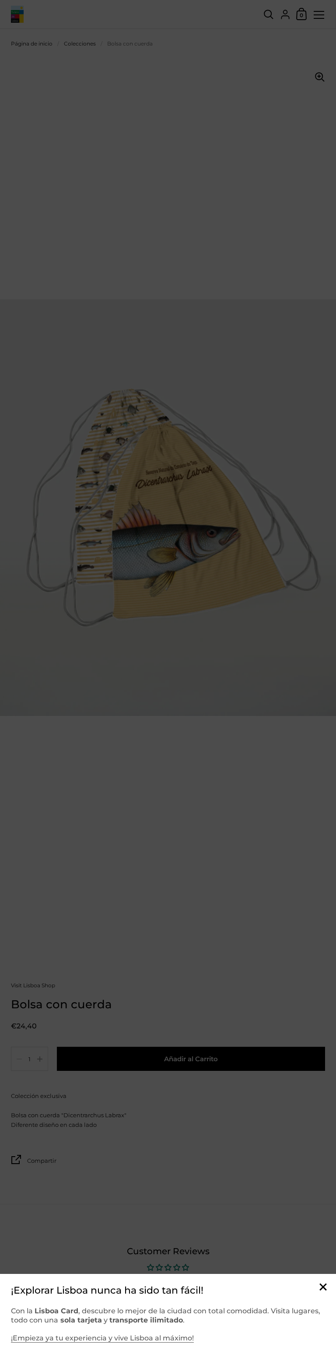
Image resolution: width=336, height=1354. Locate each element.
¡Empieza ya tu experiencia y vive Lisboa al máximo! (102, 1338)
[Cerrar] (323, 1287)
